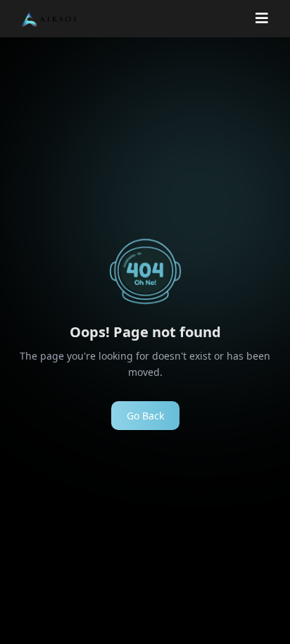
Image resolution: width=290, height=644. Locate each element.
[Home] (49, 19)
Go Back (145, 415)
